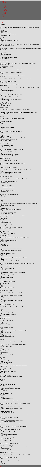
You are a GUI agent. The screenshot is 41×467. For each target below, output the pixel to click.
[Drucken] (3, 22)
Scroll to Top (1, 466)
